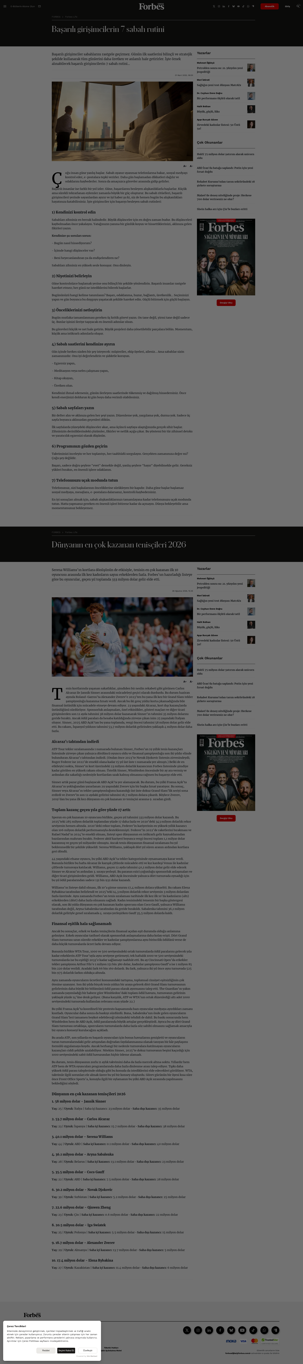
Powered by (86, 1356)
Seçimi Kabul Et (66, 1350)
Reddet (46, 1350)
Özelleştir (87, 1350)
